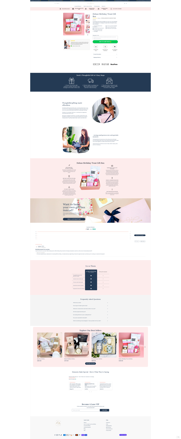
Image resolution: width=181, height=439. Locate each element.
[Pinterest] (59, 435)
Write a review (139, 235)
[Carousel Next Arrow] (83, 24)
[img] (91, 378)
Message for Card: (96, 35)
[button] (61, 3)
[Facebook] (55, 435)
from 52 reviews (72, 379)
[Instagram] (57, 435)
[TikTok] (61, 435)
